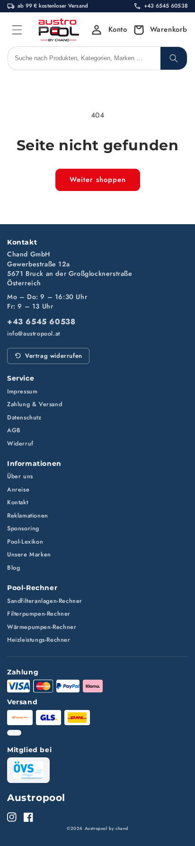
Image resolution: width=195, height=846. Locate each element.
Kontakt (17, 502)
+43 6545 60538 (41, 322)
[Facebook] (28, 817)
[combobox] (84, 58)
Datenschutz (24, 417)
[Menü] (17, 29)
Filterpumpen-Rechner (39, 613)
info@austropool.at (33, 334)
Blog (13, 568)
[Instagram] (12, 817)
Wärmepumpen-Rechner (41, 627)
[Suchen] (173, 58)
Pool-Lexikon (25, 541)
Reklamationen (27, 515)
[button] (157, 29)
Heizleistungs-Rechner (39, 640)
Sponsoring (23, 528)
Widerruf (20, 443)
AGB (14, 430)
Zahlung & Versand (34, 404)
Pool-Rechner (32, 587)
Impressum (22, 391)
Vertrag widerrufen (53, 355)
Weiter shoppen (98, 179)
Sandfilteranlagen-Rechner (44, 601)
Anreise (18, 489)
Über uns (20, 476)
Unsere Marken (29, 554)
